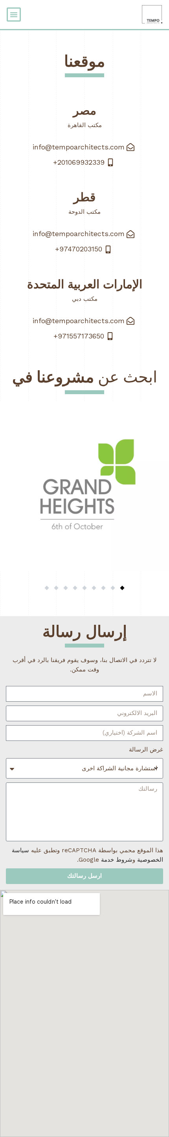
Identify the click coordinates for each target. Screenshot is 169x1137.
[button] (14, 14)
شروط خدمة (116, 859)
